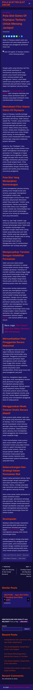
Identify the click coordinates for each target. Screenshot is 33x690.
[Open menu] (29, 3)
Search (4, 626)
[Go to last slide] (4, 600)
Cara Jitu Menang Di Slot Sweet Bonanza (8, 570)
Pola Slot (25, 555)
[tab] (13, 608)
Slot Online (22, 558)
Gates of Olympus (13, 530)
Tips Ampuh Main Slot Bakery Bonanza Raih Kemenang (17, 328)
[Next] (28, 600)
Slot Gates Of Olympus (10, 558)
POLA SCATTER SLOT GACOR (12, 555)
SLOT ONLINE (6, 12)
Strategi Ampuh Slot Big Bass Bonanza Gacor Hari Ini (25, 571)
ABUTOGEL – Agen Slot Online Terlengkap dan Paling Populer (16, 597)
